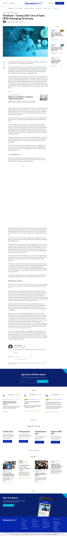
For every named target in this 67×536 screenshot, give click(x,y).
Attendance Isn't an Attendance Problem (32, 402)
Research (24, 356)
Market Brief (55, 8)
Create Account (8, 505)
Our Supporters (24, 526)
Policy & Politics (19, 8)
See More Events (33, 419)
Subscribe (59, 3)
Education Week (23, 347)
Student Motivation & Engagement (21, 359)
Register (5, 411)
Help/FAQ (34, 522)
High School (31, 356)
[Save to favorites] (4, 65)
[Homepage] (33, 3)
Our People (23, 524)
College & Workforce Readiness (10, 12)
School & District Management (56, 399)
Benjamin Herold (54, 52)
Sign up (42, 381)
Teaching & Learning (29, 8)
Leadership (10, 8)
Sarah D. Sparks (11, 21)
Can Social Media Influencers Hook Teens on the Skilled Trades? (8, 474)
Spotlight (53, 462)
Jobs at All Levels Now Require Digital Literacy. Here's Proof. (57, 49)
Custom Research (56, 530)
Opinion (45, 8)
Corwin (38, 410)
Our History (23, 522)
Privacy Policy (55, 533)
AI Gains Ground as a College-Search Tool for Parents (40, 474)
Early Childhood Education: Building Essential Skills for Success (10, 403)
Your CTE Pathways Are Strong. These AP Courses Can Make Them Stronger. (25, 468)
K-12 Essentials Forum (14, 399)
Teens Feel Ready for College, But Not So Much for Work (56, 62)
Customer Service (35, 524)
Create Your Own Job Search (33, 450)
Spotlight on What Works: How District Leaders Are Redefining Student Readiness (56, 466)
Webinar (39, 399)
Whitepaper (21, 463)
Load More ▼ (33, 490)
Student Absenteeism (32, 399)
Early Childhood (6, 399)
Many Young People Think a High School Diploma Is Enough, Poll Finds (57, 35)
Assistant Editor (16, 347)
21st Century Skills (18, 356)
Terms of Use (47, 534)
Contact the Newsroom (36, 526)
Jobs (49, 8)
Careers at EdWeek (25, 528)
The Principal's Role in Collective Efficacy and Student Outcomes (53, 403)
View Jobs (7, 441)
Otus (59, 411)
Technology (38, 8)
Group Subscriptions (46, 524)
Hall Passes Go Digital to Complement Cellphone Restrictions (20, 98)
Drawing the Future (27, 313)
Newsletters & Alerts (46, 522)
